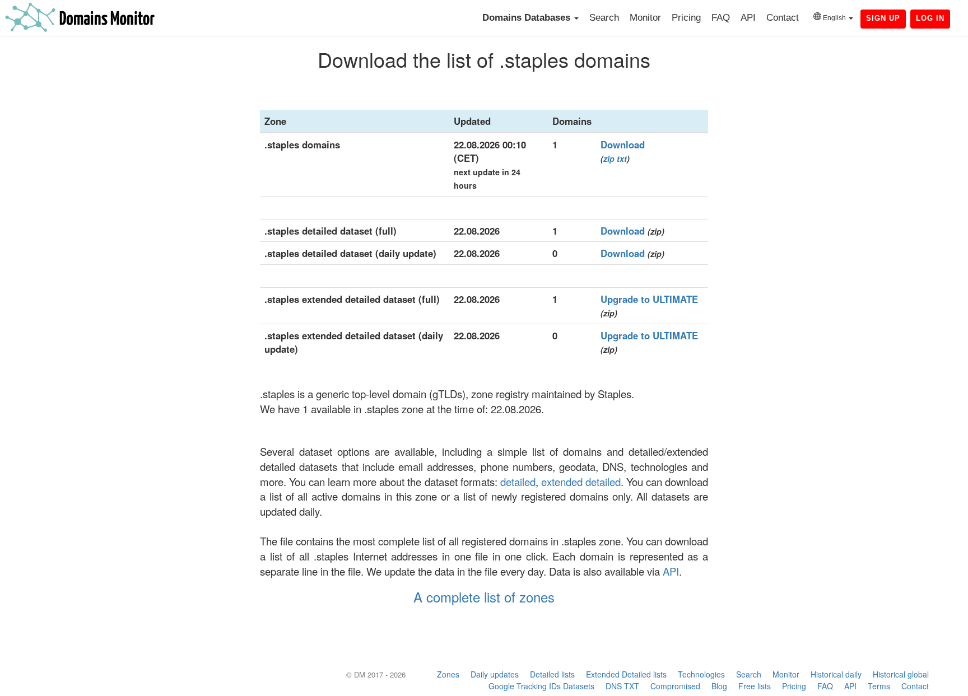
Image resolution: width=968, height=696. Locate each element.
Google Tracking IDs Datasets (541, 686)
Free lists (754, 686)
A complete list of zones (484, 596)
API (748, 17)
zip (609, 158)
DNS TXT (622, 686)
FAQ (720, 17)
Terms (879, 686)
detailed (518, 481)
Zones (448, 674)
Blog (719, 686)
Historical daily (836, 674)
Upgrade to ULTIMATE (649, 299)
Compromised (675, 686)
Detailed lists (552, 674)
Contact (782, 17)
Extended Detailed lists (626, 674)
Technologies (701, 674)
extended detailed (581, 481)
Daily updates (495, 674)
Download (623, 144)
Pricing (686, 17)
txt (622, 158)
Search (604, 17)
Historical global (901, 674)
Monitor (645, 17)
